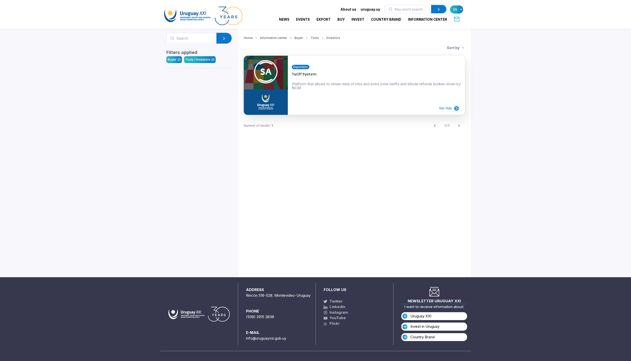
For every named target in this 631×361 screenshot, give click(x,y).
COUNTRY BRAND (386, 19)
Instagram (338, 312)
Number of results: (258, 125)
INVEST (357, 19)
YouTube (337, 317)
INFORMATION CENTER (427, 19)
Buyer (172, 59)
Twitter (336, 301)
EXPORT (323, 19)
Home (248, 38)
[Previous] (434, 125)
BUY (341, 19)
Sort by (453, 48)
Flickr (333, 323)
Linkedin (337, 306)
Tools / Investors (197, 59)
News (284, 19)
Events (303, 19)
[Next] (459, 125)
